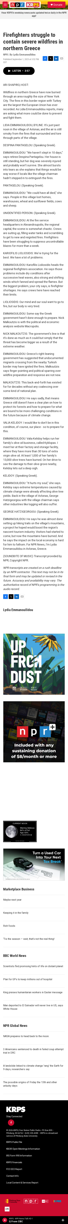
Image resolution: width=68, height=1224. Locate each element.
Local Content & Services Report (22, 1183)
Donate (57, 4)
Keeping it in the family (15, 912)
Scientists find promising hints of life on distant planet (33, 966)
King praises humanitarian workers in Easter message (32, 992)
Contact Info (12, 1176)
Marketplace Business (18, 889)
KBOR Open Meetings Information (23, 1149)
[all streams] (64, 1220)
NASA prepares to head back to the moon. (26, 1036)
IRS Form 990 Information (19, 1156)
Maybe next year (12, 899)
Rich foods (9, 925)
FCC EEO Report (14, 1169)
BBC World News (14, 956)
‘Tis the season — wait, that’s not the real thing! (29, 938)
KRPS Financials (14, 1162)
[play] (5, 1220)
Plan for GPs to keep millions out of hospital (27, 979)
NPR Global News (15, 1026)
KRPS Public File (14, 1142)
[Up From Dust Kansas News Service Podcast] (34, 664)
